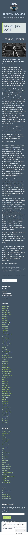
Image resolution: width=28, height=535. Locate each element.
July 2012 (4, 399)
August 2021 (5, 316)
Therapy (4, 478)
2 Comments (18, 270)
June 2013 (5, 381)
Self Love (12, 269)
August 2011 (5, 417)
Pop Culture (5, 464)
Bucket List (5, 433)
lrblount (6, 267)
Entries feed (5, 494)
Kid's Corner (5, 447)
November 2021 (7, 314)
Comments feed (6, 496)
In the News (5, 443)
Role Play (4, 289)
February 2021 (6, 322)
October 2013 (6, 373)
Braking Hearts (13, 39)
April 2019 (5, 332)
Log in (4, 492)
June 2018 (5, 336)
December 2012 (6, 391)
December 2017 (6, 340)
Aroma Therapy (6, 431)
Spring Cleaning (6, 293)
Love (10, 267)
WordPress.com (6, 498)
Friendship (5, 441)
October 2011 (6, 415)
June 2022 (5, 308)
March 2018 (5, 338)
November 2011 (7, 413)
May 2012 (5, 403)
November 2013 (7, 371)
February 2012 (6, 407)
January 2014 (5, 367)
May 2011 (5, 421)
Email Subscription (8, 504)
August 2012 (5, 397)
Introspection (6, 445)
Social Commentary (7, 472)
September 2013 (7, 375)
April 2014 (5, 365)
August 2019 (5, 330)
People (4, 458)
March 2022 (5, 310)
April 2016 (5, 350)
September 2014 (7, 357)
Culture (4, 435)
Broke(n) (4, 291)
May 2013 (5, 383)
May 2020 (5, 328)
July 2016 (4, 348)
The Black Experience (8, 476)
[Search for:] (9, 280)
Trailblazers (5, 480)
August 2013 (5, 377)
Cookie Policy (10, 528)
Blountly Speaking (14, 14)
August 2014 (5, 359)
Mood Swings (15, 267)
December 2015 (6, 351)
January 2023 (5, 306)
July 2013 (4, 379)
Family (4, 437)
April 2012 (5, 405)
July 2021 (4, 318)
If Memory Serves (7, 295)
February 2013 (6, 387)
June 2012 (5, 401)
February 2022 (6, 312)
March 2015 (5, 355)
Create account (6, 490)
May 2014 (5, 363)
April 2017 (5, 342)
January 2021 (5, 324)
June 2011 (5, 419)
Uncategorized (18, 269)
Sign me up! (7, 518)
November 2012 (7, 393)
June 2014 (5, 361)
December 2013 (6, 369)
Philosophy (5, 460)
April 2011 (5, 423)
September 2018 (7, 334)
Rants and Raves (6, 466)
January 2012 (5, 409)
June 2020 (5, 326)
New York (5, 456)
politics (4, 462)
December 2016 (6, 344)
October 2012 (6, 395)
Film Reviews (5, 439)
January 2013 (5, 389)
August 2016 (5, 346)
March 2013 (5, 385)
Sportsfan (5, 474)
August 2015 (5, 353)
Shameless (5, 298)
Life (3, 449)
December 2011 (6, 411)
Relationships (5, 269)
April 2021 (5, 320)
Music (3, 455)
